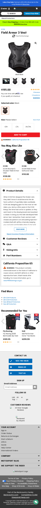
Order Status (6, 433)
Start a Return (7, 439)
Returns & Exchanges (10, 436)
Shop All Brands (18, 486)
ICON (3, 29)
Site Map (5, 486)
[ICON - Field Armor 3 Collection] (6, 81)
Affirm (3, 442)
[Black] (24, 81)
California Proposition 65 (20, 140)
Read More (20, 229)
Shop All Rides (33, 486)
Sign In (3, 430)
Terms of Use (13, 478)
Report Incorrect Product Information (20, 234)
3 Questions (36, 95)
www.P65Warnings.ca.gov (12, 281)
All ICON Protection (10, 300)
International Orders (9, 450)
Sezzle (3, 445)
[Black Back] (15, 81)
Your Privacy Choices (15, 481)
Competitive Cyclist (29, 495)
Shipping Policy (32, 481)
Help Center (6, 447)
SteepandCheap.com (20, 497)
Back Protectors (8, 18)
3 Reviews (36, 92)
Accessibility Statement (27, 483)
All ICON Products (9, 298)
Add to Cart (20, 134)
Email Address (10, 384)
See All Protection (9, 304)
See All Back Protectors (11, 302)
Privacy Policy (27, 478)
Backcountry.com (11, 495)
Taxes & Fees (9, 483)
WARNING (36, 98)
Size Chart (36, 120)
